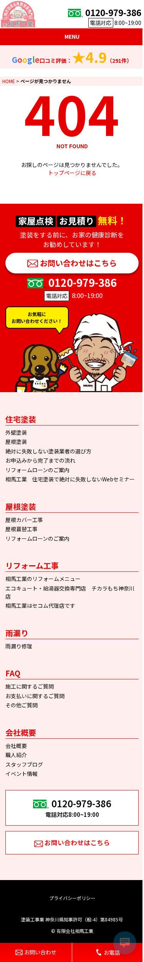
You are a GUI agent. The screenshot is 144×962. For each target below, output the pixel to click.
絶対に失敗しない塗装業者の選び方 (48, 451)
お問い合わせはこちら (78, 262)
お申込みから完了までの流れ (40, 460)
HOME (8, 81)
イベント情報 (21, 773)
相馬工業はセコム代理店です (40, 605)
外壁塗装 (16, 432)
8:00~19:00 (113, 16)
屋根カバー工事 (24, 520)
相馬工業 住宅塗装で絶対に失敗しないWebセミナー (70, 479)
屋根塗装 (16, 441)
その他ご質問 (21, 705)
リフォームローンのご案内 (37, 470)
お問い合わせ (40, 952)
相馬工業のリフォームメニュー (43, 578)
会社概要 (16, 745)
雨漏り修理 (18, 646)
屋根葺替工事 (21, 529)
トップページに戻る (72, 173)
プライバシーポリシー (72, 898)
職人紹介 (16, 755)
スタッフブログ (24, 764)
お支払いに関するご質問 (35, 696)
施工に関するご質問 (29, 686)
